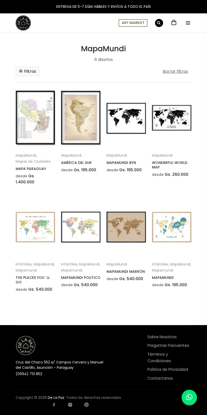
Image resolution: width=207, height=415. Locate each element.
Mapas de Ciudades (33, 161)
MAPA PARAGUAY (31, 168)
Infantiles (24, 264)
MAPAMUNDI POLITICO (80, 277)
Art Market (133, 22)
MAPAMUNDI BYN (121, 162)
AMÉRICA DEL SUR (76, 162)
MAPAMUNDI (163, 277)
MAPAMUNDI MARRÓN (126, 271)
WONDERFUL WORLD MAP (169, 164)
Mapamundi (26, 270)
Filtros (29, 71)
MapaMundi (26, 155)
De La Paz (56, 397)
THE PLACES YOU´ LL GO (33, 279)
